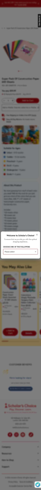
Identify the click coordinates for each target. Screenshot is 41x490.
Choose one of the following (16, 247)
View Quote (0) (39, 21)
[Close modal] (37, 234)
